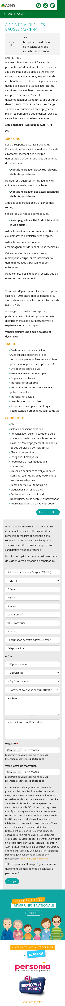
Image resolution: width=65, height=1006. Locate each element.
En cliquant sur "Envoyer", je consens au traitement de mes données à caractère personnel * (30, 868)
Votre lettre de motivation (21, 765)
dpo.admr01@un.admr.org (34, 858)
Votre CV (11, 744)
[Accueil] (8, 7)
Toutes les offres (48, 512)
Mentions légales (32, 1002)
